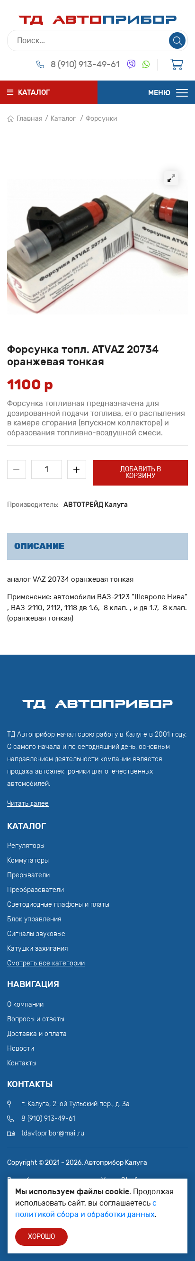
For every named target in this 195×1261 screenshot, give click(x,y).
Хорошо (41, 1237)
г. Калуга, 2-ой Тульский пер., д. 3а (75, 1104)
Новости (20, 1049)
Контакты (21, 1063)
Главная (30, 119)
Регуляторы (25, 846)
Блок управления (34, 919)
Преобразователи (35, 890)
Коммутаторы (28, 860)
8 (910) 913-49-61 (85, 64)
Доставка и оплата (37, 1034)
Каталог (63, 119)
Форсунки (101, 119)
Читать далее (28, 804)
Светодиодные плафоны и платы (58, 905)
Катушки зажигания (37, 949)
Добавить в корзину (140, 472)
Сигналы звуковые (36, 934)
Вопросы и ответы (35, 1019)
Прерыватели (28, 875)
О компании (25, 1004)
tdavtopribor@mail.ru (52, 1133)
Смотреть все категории (46, 963)
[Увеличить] (171, 178)
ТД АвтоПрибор (97, 700)
